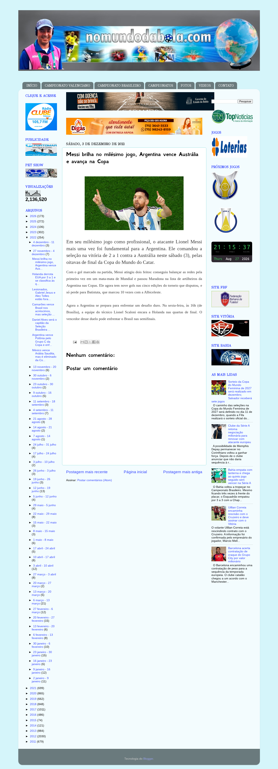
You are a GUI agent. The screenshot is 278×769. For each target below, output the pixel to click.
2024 (33, 226)
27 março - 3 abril (44, 574)
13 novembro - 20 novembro (44, 368)
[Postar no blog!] (86, 342)
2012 (33, 736)
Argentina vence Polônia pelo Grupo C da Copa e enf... (42, 339)
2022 (33, 237)
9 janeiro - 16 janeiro (41, 671)
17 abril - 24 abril (44, 548)
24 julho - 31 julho (44, 444)
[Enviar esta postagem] (75, 341)
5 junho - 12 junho (45, 496)
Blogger (148, 758)
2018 (33, 704)
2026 (33, 216)
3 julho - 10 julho (44, 461)
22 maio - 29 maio (45, 513)
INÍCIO (31, 85)
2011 (33, 741)
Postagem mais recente (87, 472)
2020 (33, 693)
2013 (33, 730)
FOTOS (186, 85)
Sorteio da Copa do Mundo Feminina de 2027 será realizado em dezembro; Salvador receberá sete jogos (231, 391)
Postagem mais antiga (182, 472)
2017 (33, 709)
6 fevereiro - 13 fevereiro (42, 636)
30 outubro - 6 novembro (41, 377)
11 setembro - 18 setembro (43, 403)
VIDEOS (205, 85)
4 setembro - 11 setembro (43, 412)
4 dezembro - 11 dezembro (43, 244)
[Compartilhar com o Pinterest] (98, 342)
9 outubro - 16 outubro (41, 394)
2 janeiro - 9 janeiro (40, 680)
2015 (33, 720)
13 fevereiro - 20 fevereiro (43, 628)
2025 (33, 221)
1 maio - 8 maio (43, 539)
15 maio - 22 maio (45, 522)
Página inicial (135, 472)
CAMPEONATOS (160, 85)
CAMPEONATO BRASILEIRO (119, 85)
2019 (33, 698)
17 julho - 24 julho (44, 453)
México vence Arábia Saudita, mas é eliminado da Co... (44, 355)
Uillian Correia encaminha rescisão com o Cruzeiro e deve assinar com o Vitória (238, 515)
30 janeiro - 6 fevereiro (41, 645)
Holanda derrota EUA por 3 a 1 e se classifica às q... (44, 279)
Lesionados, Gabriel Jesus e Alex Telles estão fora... (43, 294)
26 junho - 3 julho (44, 470)
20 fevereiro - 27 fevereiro (43, 619)
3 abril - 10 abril (43, 565)
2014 (33, 725)
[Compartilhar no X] (90, 342)
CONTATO (226, 85)
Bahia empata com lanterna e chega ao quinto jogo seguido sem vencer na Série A (240, 476)
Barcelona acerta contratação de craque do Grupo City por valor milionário (239, 555)
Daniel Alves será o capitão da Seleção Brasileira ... (44, 324)
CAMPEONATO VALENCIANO (67, 85)
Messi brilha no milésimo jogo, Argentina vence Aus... (44, 263)
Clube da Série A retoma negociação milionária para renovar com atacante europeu (239, 434)
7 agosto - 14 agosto (41, 438)
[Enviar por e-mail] (82, 342)
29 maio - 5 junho (44, 505)
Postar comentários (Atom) (94, 480)
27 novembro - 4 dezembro (43, 252)
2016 (33, 714)
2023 (33, 232)
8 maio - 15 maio (44, 531)
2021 (33, 688)
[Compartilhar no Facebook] (94, 342)
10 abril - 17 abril (44, 557)
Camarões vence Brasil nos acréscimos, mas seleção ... (43, 309)
